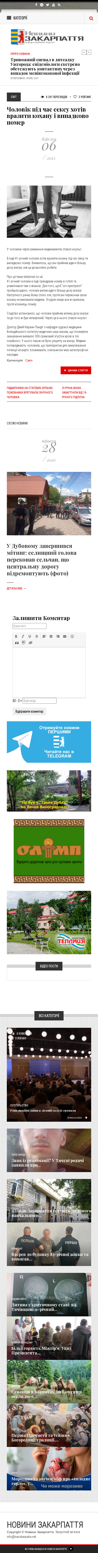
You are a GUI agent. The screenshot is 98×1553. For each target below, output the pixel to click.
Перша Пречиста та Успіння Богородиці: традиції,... (40, 1438)
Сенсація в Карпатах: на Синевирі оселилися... (46, 1394)
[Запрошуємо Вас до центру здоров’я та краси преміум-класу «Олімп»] (49, 851)
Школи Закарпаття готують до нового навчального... (51, 1213)
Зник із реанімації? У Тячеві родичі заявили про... (47, 1163)
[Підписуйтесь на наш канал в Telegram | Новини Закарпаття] (49, 742)
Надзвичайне (18, 1299)
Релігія (15, 1429)
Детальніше (16, 588)
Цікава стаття (77, 370)
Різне (14, 1473)
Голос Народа (18, 1155)
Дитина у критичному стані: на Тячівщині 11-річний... (43, 1307)
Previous (84, 52)
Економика (17, 1205)
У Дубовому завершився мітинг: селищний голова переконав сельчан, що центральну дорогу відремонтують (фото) (42, 559)
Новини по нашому (22, 1342)
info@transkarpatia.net (21, 1537)
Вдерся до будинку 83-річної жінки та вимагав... (49, 1257)
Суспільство (19, 1105)
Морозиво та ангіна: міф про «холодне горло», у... (50, 1481)
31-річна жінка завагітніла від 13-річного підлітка (74, 392)
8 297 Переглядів (56, 97)
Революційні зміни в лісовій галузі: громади (43, 1110)
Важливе (16, 1386)
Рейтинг (85, 97)
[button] (16, 636)
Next (89, 52)
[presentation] (16, 636)
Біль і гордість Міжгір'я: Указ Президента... (41, 1350)
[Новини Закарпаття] (49, 37)
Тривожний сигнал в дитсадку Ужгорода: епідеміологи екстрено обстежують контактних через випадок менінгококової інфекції (45, 65)
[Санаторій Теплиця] (49, 922)
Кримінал (16, 1248)
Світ (29, 360)
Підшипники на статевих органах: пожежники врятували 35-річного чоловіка (30, 392)
